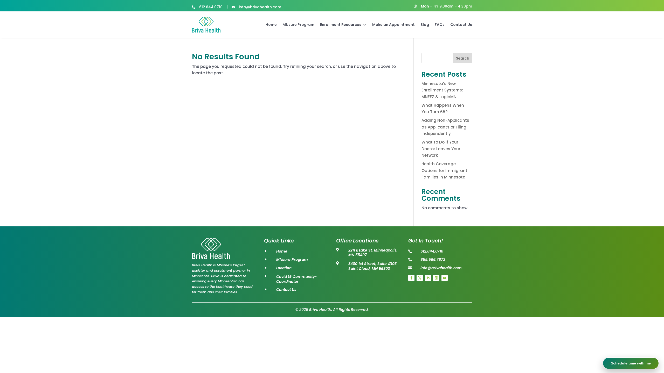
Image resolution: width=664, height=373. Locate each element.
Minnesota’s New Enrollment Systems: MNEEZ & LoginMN (442, 90)
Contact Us (461, 24)
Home (271, 24)
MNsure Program (298, 24)
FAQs (440, 24)
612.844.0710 (211, 7)
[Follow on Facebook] (411, 278)
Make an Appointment (393, 24)
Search (462, 58)
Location (284, 267)
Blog (424, 24)
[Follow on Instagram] (436, 278)
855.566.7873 (432, 259)
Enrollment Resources (340, 24)
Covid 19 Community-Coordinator (296, 279)
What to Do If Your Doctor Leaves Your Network (440, 148)
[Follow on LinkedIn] (428, 278)
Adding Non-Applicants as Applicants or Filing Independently (445, 127)
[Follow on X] (420, 278)
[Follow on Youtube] (444, 278)
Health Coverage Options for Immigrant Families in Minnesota (444, 170)
